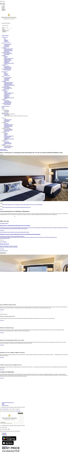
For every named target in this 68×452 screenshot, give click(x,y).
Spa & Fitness (6, 66)
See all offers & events (4, 250)
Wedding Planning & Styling (9, 63)
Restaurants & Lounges (8, 49)
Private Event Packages (8, 53)
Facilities (3, 65)
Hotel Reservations (5, 35)
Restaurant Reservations (8, 50)
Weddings (6, 41)
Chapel (5, 57)
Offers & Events (5, 37)
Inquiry (3, 108)
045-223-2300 (6, 110)
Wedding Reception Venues (9, 58)
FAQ (3, 107)
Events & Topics (7, 75)
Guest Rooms (6, 45)
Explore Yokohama (7, 69)
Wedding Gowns (7, 61)
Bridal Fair (6, 56)
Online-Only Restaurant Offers (9, 85)
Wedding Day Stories (7, 60)
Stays (5, 39)
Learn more (2, 320)
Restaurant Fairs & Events (8, 48)
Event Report (6, 94)
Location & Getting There (6, 68)
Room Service (6, 46)
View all (1, 209)
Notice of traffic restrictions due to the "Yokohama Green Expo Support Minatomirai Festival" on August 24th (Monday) (22, 204)
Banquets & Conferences (6, 52)
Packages (5, 64)
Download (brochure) (5, 106)
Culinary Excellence (7, 59)
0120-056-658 (6, 114)
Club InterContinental (8, 43)
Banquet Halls (6, 54)
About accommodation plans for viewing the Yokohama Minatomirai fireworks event (16, 207)
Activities (3, 144)
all (4, 38)
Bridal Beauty (6, 62)
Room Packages (7, 44)
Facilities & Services (7, 101)
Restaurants (6, 40)
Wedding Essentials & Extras (9, 138)
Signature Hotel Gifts (7, 102)
